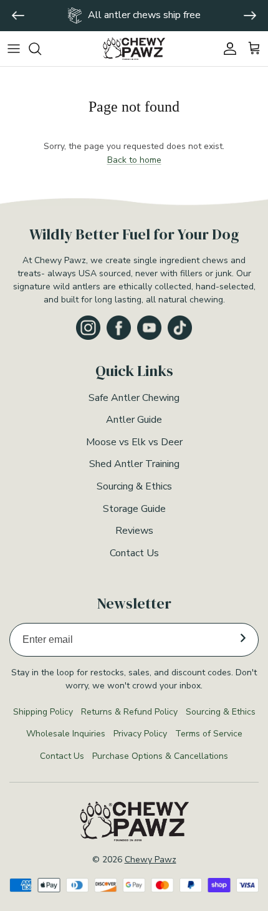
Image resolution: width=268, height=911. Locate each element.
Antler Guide (134, 420)
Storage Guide (134, 509)
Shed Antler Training (134, 464)
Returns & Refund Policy (129, 712)
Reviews (134, 530)
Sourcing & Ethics (134, 486)
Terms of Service (208, 734)
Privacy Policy (140, 734)
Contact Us (134, 553)
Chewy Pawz (150, 859)
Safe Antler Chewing (134, 398)
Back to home (134, 160)
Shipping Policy (43, 712)
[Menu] (13, 48)
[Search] (41, 48)
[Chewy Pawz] (134, 48)
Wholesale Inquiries (65, 734)
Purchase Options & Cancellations (160, 756)
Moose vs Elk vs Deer (134, 442)
